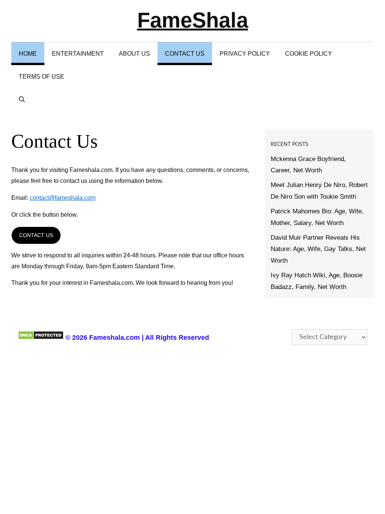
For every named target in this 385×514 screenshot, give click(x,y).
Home (28, 53)
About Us (134, 53)
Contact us (36, 235)
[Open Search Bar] (21, 99)
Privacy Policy (245, 53)
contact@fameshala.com (62, 198)
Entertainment (78, 53)
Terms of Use (41, 76)
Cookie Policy (308, 53)
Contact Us (185, 53)
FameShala (192, 20)
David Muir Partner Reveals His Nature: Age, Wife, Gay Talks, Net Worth (318, 249)
